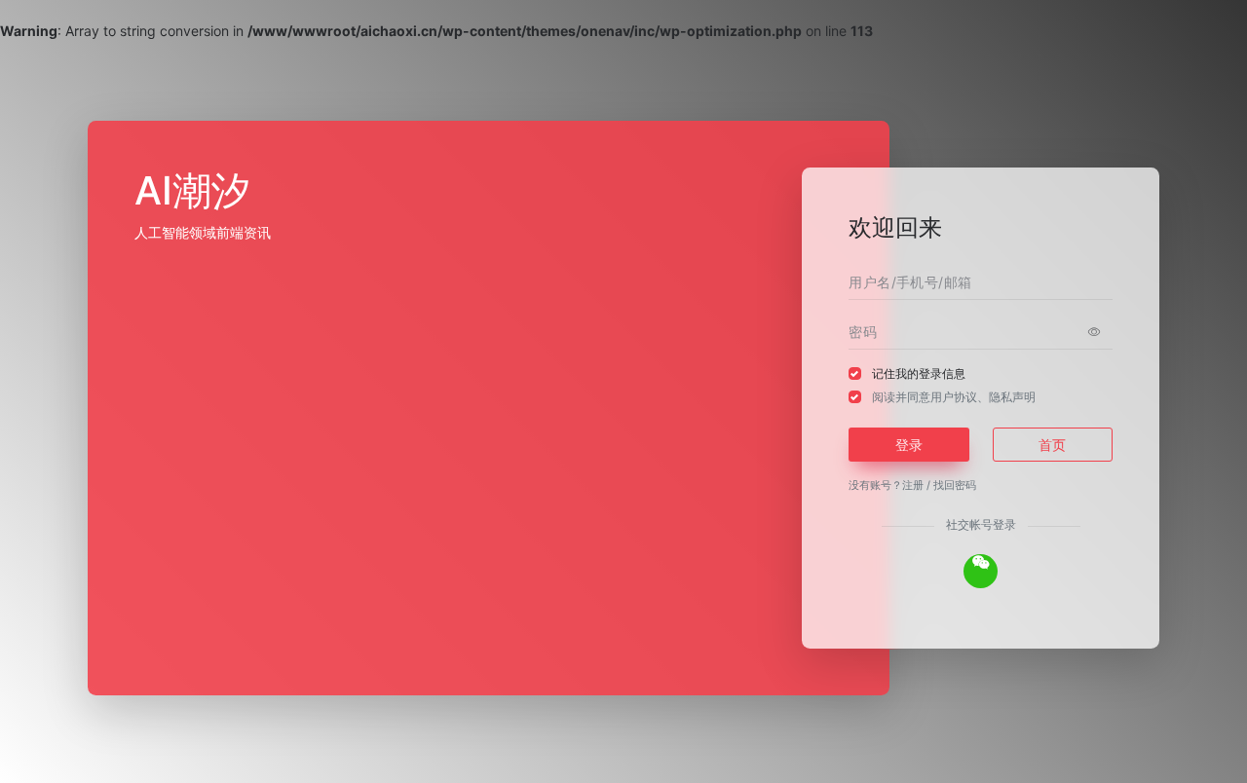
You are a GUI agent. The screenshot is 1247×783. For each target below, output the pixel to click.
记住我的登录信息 (918, 373)
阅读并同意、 (954, 397)
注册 (913, 485)
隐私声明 (1012, 397)
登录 (909, 444)
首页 (1052, 444)
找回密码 (954, 485)
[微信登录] (981, 571)
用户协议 (953, 397)
